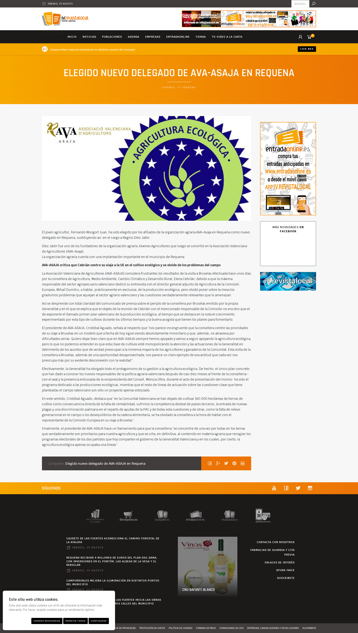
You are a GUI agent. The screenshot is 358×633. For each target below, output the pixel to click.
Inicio (72, 36)
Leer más (307, 49)
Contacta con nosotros (276, 542)
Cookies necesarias (47, 621)
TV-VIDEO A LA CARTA (227, 36)
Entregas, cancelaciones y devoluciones (273, 628)
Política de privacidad (122, 628)
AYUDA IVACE (285, 570)
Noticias (89, 36)
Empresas (152, 36)
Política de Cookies (180, 628)
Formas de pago (206, 628)
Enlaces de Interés (280, 562)
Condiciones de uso (231, 628)
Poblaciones (112, 36)
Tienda (201, 36)
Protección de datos (152, 628)
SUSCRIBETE (286, 578)
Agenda (133, 36)
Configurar (99, 621)
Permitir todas (75, 621)
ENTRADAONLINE (178, 36)
